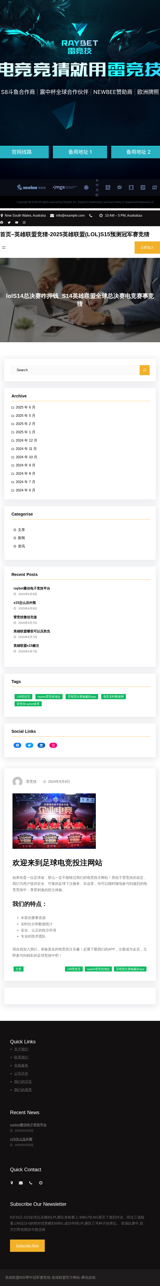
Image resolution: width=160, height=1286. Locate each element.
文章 (21, 530)
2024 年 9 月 (25, 465)
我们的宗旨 (23, 1082)
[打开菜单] (4, 247)
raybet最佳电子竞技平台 (32, 588)
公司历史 (21, 1074)
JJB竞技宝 (23, 696)
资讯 (21, 546)
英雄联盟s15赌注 (26, 645)
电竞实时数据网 (113, 696)
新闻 (21, 538)
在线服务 (21, 1066)
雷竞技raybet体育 (28, 703)
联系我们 (21, 1057)
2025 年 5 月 (25, 416)
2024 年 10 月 (26, 457)
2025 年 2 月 (25, 424)
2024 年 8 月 (25, 474)
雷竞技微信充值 (25, 617)
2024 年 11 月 (26, 449)
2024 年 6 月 (25, 490)
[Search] (145, 370)
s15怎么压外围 (25, 602)
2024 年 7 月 (25, 482)
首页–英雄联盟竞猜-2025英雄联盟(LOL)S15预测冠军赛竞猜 (75, 234)
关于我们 (21, 1049)
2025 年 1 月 (25, 432)
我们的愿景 (23, 1090)
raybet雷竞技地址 (49, 696)
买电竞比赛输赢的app (82, 696)
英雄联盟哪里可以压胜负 (32, 631)
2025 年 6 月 (25, 407)
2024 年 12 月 (26, 440)
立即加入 (147, 247)
